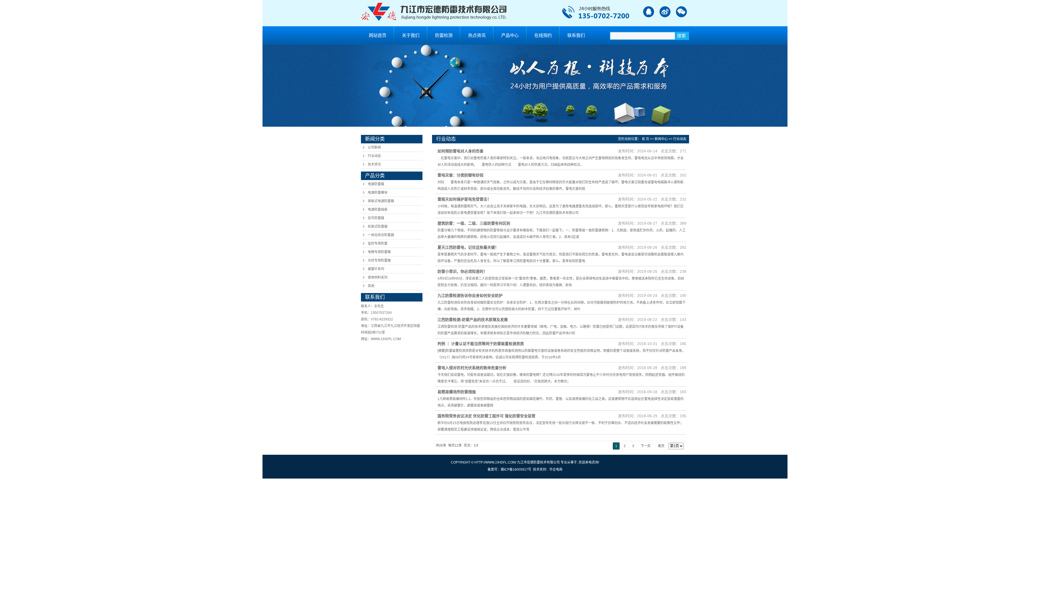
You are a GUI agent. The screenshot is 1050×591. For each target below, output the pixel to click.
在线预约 (543, 35)
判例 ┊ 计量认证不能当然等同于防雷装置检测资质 (481, 343)
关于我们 (410, 35)
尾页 (661, 446)
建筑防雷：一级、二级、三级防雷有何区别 (474, 223)
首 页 (645, 139)
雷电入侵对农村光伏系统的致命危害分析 (472, 368)
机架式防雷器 (377, 226)
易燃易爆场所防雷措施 (457, 392)
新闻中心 (661, 139)
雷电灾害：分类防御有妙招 (460, 175)
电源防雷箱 (376, 184)
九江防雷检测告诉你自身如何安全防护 (470, 295)
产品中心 (510, 35)
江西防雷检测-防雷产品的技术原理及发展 (473, 319)
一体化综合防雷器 (381, 235)
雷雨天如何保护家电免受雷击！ (464, 199)
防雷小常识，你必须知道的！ (462, 271)
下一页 (646, 446)
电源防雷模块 (377, 193)
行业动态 (374, 156)
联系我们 (576, 35)
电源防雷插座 (377, 210)
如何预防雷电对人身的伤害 (460, 151)
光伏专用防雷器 (379, 260)
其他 (371, 286)
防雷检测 (444, 35)
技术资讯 (374, 164)
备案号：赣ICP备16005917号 (509, 469)
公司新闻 (374, 147)
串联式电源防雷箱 (381, 201)
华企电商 (555, 469)
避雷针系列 (376, 269)
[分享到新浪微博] (665, 11)
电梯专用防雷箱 (379, 252)
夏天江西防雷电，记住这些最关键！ (468, 247)
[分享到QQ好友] (648, 11)
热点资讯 (477, 35)
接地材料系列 (377, 277)
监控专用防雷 (377, 243)
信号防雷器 (376, 218)
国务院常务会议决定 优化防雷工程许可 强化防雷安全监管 (486, 416)
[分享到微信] (681, 11)
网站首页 (377, 35)
